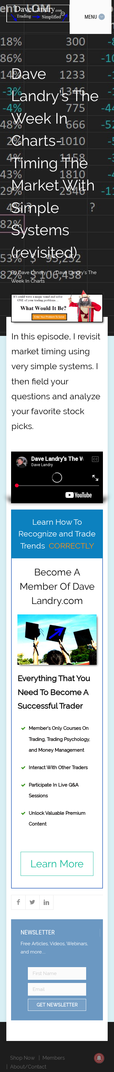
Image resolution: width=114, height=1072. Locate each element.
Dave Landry (32, 272)
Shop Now (22, 1058)
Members (53, 1058)
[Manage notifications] (99, 1058)
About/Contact (28, 1067)
